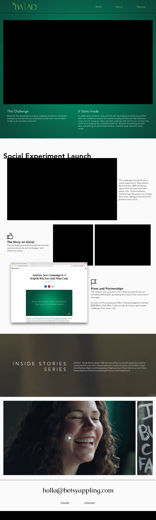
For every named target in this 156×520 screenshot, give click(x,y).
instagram (89, 502)
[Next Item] (147, 438)
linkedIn (65, 502)
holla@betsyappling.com (78, 490)
